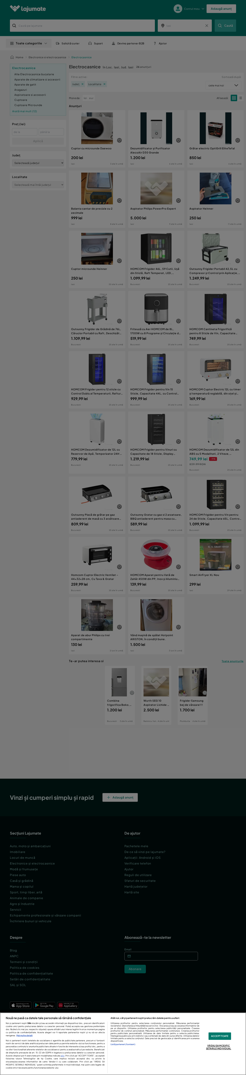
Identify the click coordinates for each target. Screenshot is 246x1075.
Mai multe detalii (24, 1035)
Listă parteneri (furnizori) (123, 1044)
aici (62, 1055)
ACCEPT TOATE (220, 1036)
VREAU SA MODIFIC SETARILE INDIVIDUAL (218, 1047)
